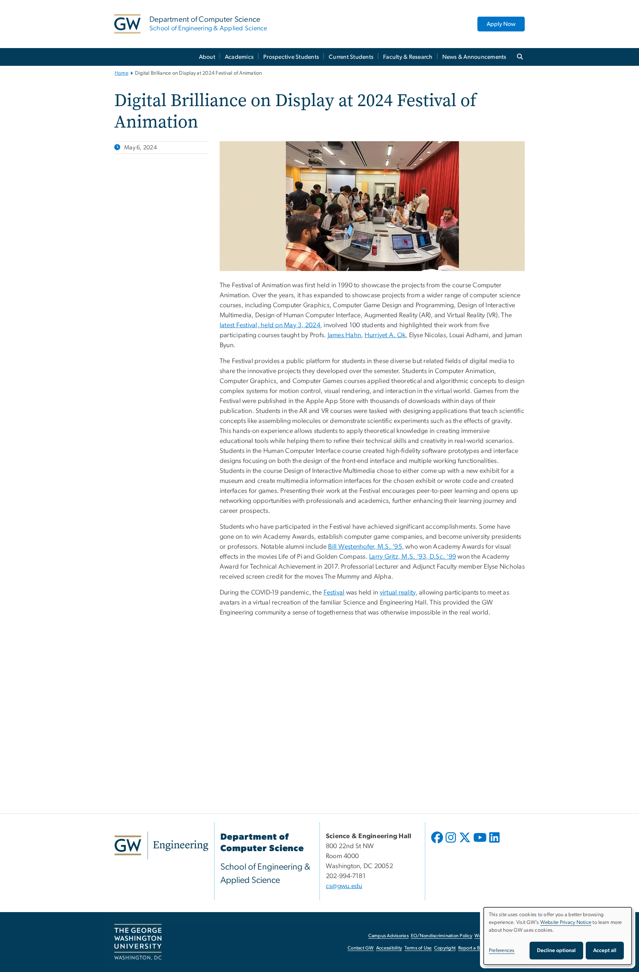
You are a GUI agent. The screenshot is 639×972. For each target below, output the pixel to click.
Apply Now (501, 24)
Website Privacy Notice (566, 922)
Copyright (445, 948)
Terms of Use (418, 948)
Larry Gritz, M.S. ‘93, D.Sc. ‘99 (412, 556)
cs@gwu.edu (344, 886)
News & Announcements (474, 57)
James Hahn (344, 335)
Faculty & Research (408, 57)
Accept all (604, 950)
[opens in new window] (437, 843)
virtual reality (398, 592)
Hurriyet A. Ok (385, 335)
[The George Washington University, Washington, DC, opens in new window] (138, 942)
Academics (239, 57)
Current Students (351, 57)
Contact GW (361, 948)
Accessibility (389, 948)
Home (121, 73)
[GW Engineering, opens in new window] (161, 845)
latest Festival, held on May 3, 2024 (270, 325)
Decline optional (556, 950)
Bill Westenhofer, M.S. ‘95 (365, 546)
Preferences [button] (502, 950)
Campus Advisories (388, 936)
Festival (334, 592)
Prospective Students (291, 57)
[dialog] (558, 936)
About (207, 57)
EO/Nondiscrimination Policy (441, 936)
